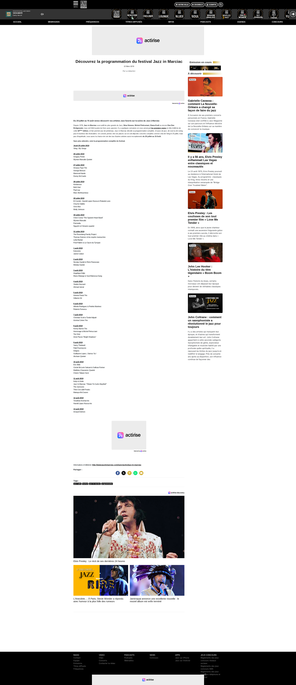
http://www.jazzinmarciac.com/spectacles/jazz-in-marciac (116, 465)
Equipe (76, 660)
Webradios (54, 22)
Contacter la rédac (107, 663)
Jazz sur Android (182, 660)
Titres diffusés (134, 22)
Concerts (103, 660)
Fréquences (92, 22)
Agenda (241, 22)
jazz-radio (77, 484)
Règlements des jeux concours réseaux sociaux (210, 660)
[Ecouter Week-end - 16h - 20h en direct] (205, 68)
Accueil (17, 22)
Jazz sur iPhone (182, 658)
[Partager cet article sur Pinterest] (129, 474)
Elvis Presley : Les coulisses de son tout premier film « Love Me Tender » (203, 218)
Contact (76, 658)
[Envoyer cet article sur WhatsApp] (134, 474)
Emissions (77, 663)
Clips (101, 658)
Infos (171, 22)
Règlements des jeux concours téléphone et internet (210, 674)
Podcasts (205, 22)
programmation (107, 484)
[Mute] (42, 14)
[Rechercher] (220, 4)
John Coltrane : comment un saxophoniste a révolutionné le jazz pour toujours (204, 322)
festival (85, 484)
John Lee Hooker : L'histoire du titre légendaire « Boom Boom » (204, 271)
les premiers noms (158, 128)
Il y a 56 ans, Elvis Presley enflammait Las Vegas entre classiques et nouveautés (205, 161)
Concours (277, 22)
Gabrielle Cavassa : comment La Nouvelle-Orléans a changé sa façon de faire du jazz (202, 105)
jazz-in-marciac (94, 484)
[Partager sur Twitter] (123, 474)
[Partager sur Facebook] (117, 474)
